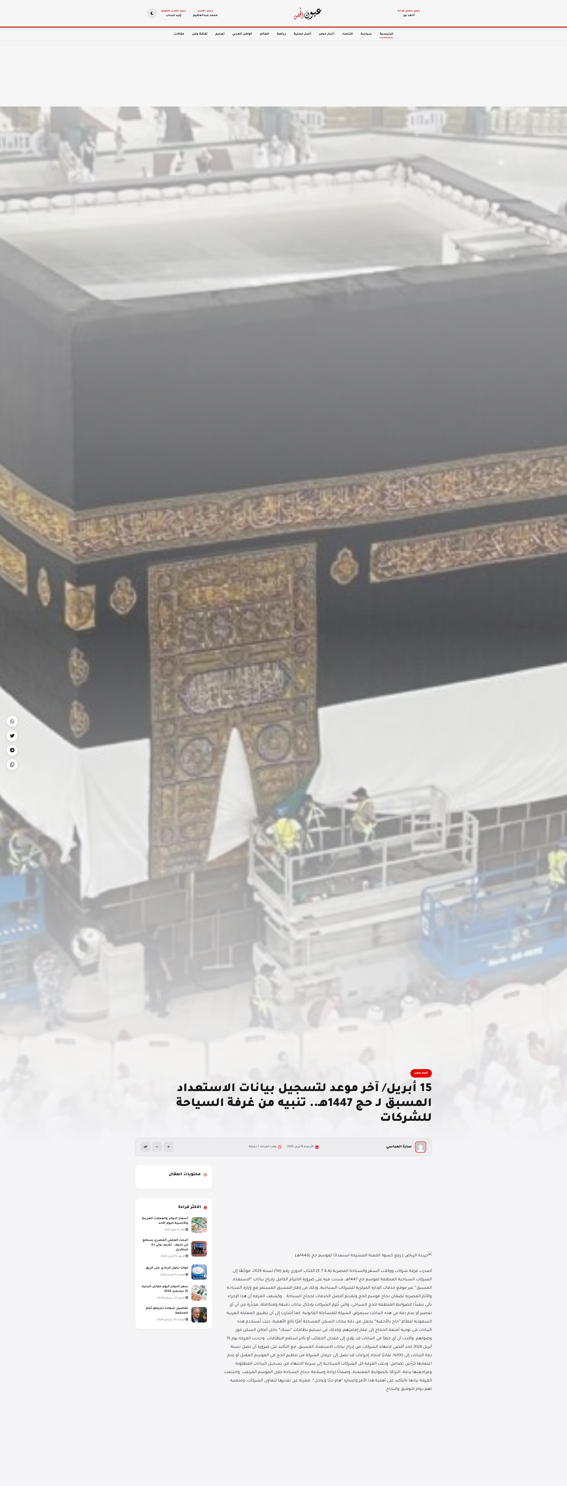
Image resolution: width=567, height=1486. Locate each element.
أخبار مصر (326, 34)
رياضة (281, 34)
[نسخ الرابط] (145, 1147)
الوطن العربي (242, 34)
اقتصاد (347, 34)
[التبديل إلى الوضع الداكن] (152, 13)
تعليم (220, 34)
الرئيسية (386, 34)
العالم (264, 34)
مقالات (179, 34)
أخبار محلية (302, 34)
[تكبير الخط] (168, 1147)
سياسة (366, 34)
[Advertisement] (434, 71)
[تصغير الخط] (157, 1147)
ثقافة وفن (200, 34)
